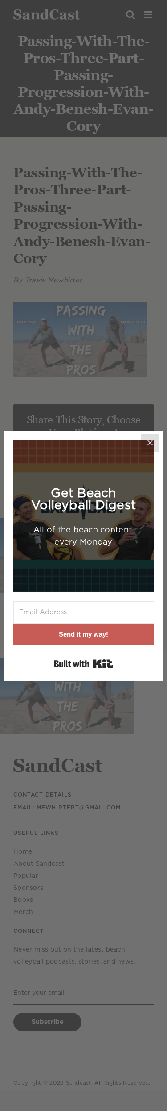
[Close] (150, 443)
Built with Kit (83, 664)
